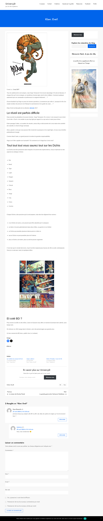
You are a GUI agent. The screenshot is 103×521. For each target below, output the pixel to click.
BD (60, 385)
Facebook (87, 4)
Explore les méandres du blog (83, 43)
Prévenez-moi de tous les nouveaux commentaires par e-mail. (23, 502)
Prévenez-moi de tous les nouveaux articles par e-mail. (21, 506)
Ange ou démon (30, 359)
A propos (42, 4)
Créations (57, 4)
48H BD (32, 108)
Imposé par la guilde (68, 4)
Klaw (65, 385)
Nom (7, 474)
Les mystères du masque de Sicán (15, 359)
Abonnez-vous (50, 377)
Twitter (95, 4)
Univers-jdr (11, 3)
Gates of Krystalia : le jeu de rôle (54, 359)
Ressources (79, 4)
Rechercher (92, 46)
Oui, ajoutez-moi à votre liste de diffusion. (18, 498)
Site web (7, 490)
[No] (101, 518)
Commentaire (9, 450)
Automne (19, 427)
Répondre (62, 419)
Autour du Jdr (10, 385)
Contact (49, 4)
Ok (85, 518)
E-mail (7, 482)
